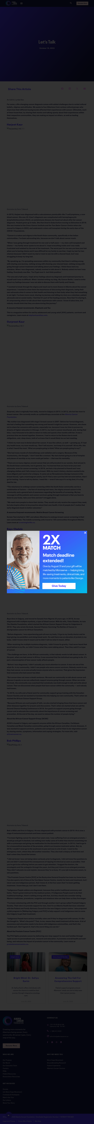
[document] (47, 562)
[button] (85, 532)
